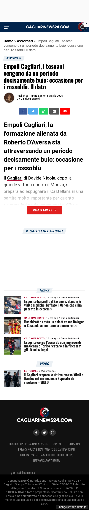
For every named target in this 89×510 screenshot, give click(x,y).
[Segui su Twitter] (44, 432)
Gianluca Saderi (30, 98)
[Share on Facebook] (23, 111)
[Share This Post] (44, 111)
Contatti (58, 444)
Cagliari (14, 178)
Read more (42, 210)
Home (8, 41)
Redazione (74, 444)
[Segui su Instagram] (52, 432)
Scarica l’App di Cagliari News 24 (28, 444)
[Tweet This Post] (33, 111)
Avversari (25, 41)
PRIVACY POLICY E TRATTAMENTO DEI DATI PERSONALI (46, 449)
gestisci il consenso (23, 472)
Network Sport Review (46, 461)
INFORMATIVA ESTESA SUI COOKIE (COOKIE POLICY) (46, 455)
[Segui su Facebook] (36, 432)
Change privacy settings (71, 506)
